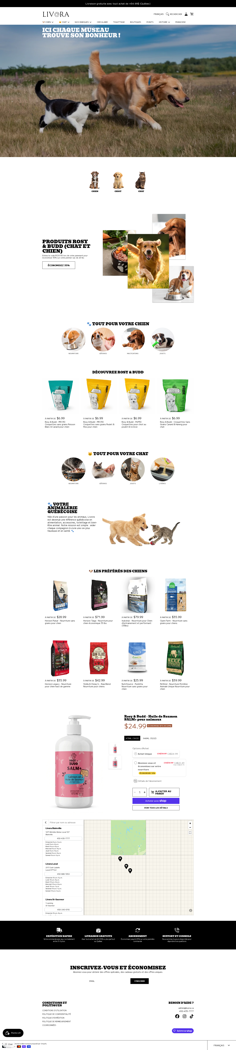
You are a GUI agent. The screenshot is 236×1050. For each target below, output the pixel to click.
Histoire (163, 22)
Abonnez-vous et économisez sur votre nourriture (149, 767)
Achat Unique (145, 753)
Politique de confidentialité (56, 1014)
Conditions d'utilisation (54, 1010)
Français (159, 14)
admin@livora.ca (186, 1007)
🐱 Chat (63, 22)
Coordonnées (49, 1025)
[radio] (135, 753)
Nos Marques (82, 22)
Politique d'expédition (53, 1018)
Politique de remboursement (56, 1021)
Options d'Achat (140, 748)
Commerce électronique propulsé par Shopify (29, 1043)
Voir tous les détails (156, 807)
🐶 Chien (46, 22)
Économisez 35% (59, 265)
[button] (174, 14)
